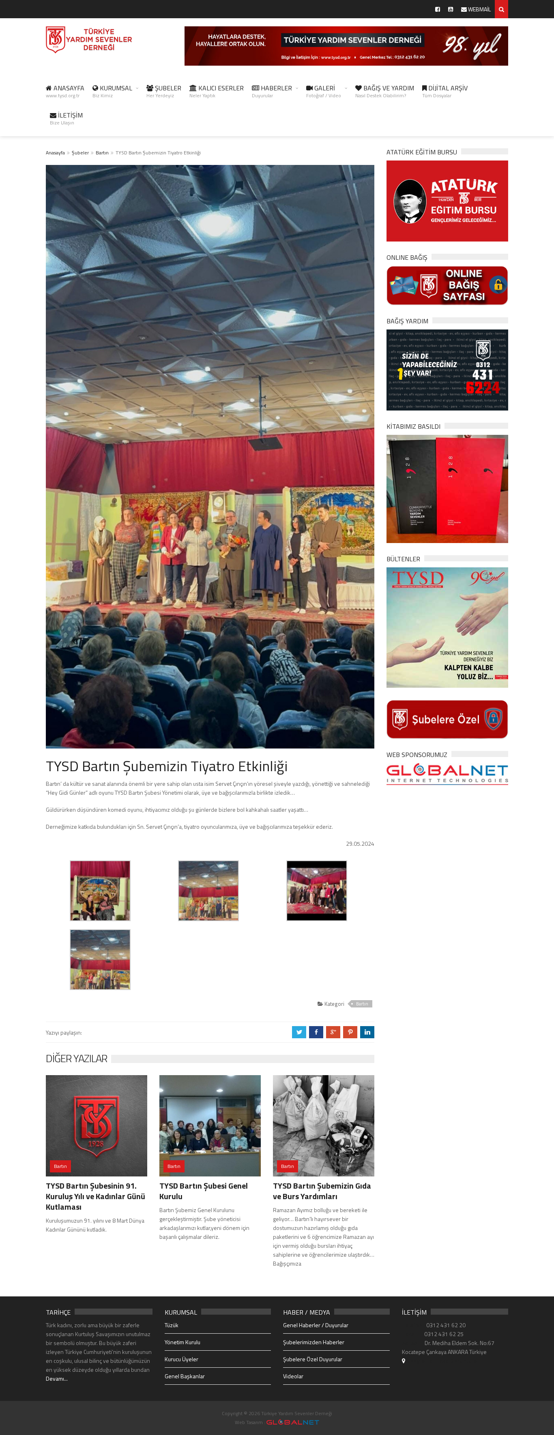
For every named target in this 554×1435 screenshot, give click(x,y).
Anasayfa (55, 152)
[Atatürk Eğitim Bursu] (447, 200)
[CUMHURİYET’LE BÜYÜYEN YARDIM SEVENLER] (447, 488)
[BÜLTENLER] (447, 626)
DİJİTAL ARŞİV (445, 91)
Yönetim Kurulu (182, 1342)
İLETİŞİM (66, 118)
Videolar (293, 1376)
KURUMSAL (112, 91)
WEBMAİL (479, 9)
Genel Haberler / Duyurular (315, 1325)
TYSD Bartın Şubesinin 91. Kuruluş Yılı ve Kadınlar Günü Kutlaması (95, 1196)
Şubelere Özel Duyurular (312, 1359)
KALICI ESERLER (216, 91)
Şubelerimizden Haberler (313, 1342)
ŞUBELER (163, 91)
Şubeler (80, 152)
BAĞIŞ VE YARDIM (384, 91)
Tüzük (171, 1325)
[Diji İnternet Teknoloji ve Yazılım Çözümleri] (292, 1422)
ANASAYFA (65, 91)
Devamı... (57, 1378)
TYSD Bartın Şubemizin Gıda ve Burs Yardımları (322, 1190)
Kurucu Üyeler (181, 1359)
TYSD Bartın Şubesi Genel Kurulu (203, 1190)
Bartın (102, 152)
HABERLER (272, 91)
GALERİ (323, 91)
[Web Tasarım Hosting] (447, 773)
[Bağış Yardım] (447, 369)
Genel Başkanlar (185, 1376)
